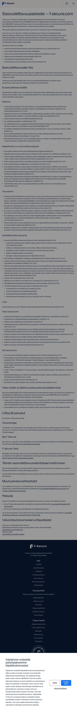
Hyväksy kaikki (66, 683)
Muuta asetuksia (60, 688)
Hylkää (54, 683)
